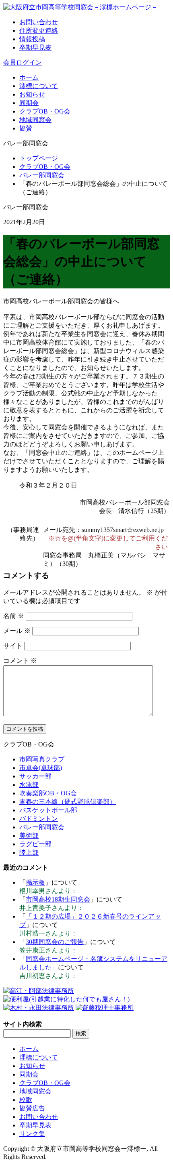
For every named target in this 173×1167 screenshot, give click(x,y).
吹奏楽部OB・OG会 (48, 793)
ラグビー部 (35, 844)
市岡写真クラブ (41, 759)
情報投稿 (32, 39)
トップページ (38, 158)
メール (17, 630)
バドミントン (38, 818)
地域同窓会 (35, 119)
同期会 (29, 102)
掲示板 (35, 882)
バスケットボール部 (48, 810)
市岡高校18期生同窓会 (58, 899)
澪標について (38, 85)
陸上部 (29, 852)
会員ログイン (22, 62)
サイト (13, 645)
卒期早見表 (35, 47)
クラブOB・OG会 (44, 111)
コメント (20, 660)
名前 (13, 615)
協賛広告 (32, 1108)
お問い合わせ (38, 22)
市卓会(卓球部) (40, 767)
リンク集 (32, 1133)
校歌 (25, 1099)
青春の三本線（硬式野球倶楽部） (67, 801)
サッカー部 (35, 776)
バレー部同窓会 (41, 175)
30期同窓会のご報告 (55, 941)
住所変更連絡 (38, 30)
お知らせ (32, 94)
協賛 (25, 128)
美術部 (29, 835)
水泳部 (29, 784)
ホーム (29, 77)
